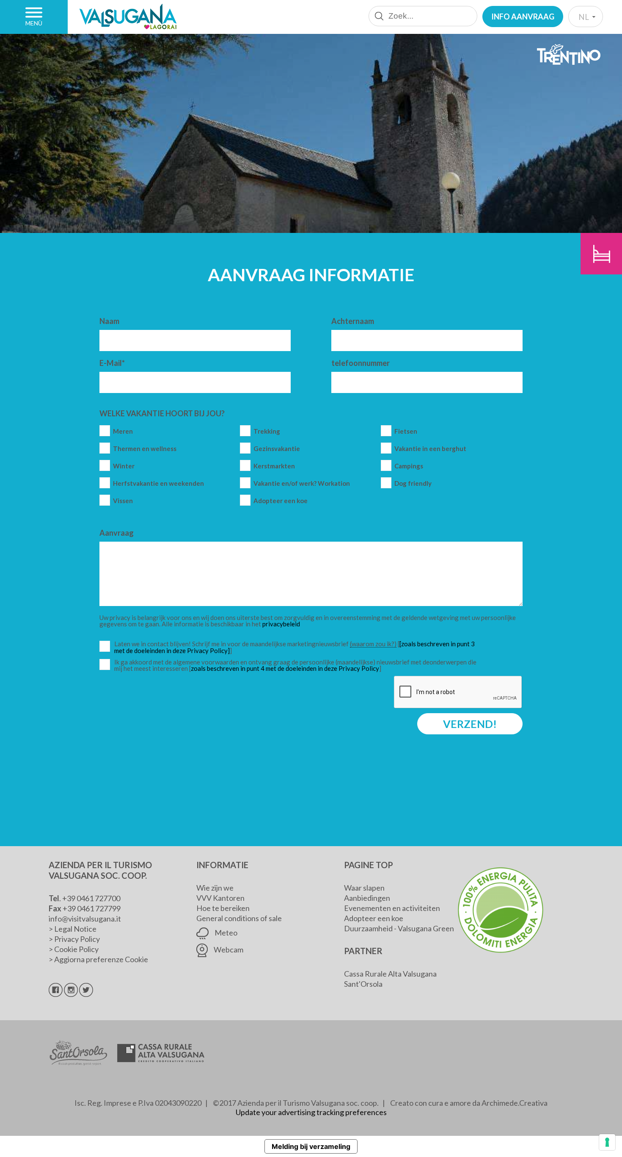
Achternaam (352, 321)
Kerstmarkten (274, 466)
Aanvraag (116, 533)
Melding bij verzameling (311, 1146)
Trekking (266, 431)
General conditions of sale (239, 918)
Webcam (227, 949)
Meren (123, 431)
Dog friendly (413, 483)
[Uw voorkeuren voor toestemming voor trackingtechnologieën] (607, 1142)
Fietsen (405, 431)
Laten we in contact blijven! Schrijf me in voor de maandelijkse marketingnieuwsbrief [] (297, 647)
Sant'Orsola (363, 983)
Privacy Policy (77, 939)
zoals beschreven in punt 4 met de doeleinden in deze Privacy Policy (285, 668)
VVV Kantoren (220, 897)
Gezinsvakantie (276, 449)
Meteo (225, 932)
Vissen (123, 501)
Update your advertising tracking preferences (311, 1112)
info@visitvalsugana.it (85, 918)
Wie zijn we (215, 887)
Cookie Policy (76, 949)
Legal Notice (75, 928)
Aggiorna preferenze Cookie (101, 959)
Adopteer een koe (280, 501)
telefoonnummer (360, 363)
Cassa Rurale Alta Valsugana (390, 973)
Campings (408, 466)
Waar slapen (364, 887)
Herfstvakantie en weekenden (158, 483)
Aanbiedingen (367, 897)
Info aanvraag (522, 16)
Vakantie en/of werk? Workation (301, 483)
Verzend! (470, 723)
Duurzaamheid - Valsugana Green (399, 928)
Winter (124, 466)
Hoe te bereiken (223, 908)
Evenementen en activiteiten (392, 908)
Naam (109, 321)
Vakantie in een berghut (430, 449)
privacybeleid (281, 624)
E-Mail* (112, 363)
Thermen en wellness (144, 449)
